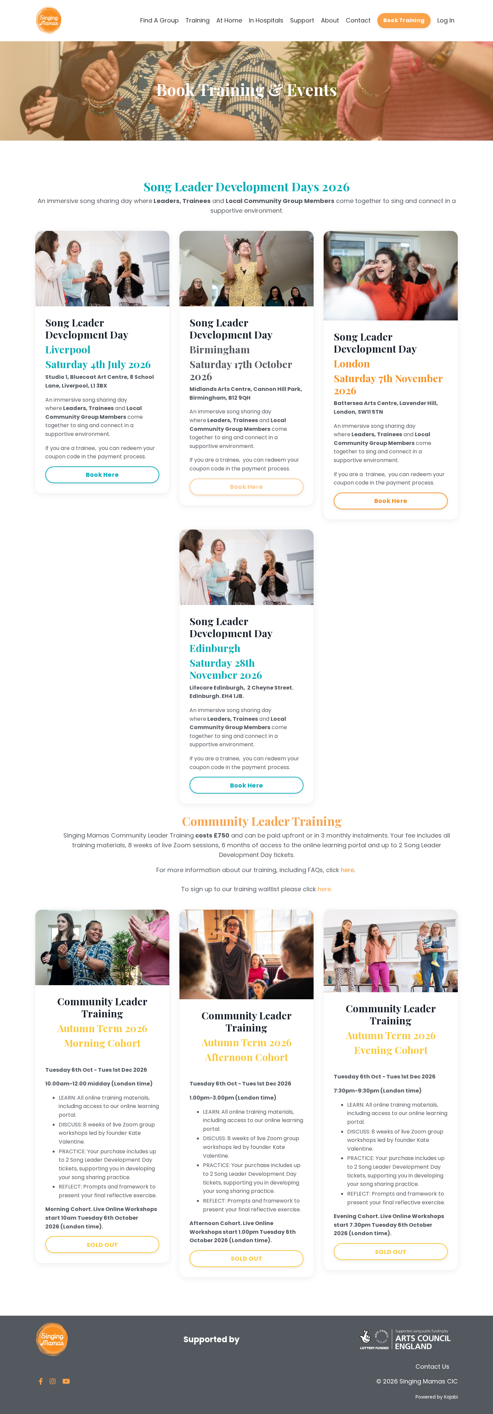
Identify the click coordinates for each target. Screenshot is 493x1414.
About (330, 20)
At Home (229, 20)
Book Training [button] (404, 20)
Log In (445, 20)
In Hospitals (266, 20)
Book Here (102, 474)
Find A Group (159, 20)
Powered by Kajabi (437, 1397)
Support (302, 20)
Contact (358, 20)
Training (197, 20)
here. (325, 889)
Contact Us (432, 1366)
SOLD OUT (102, 1245)
